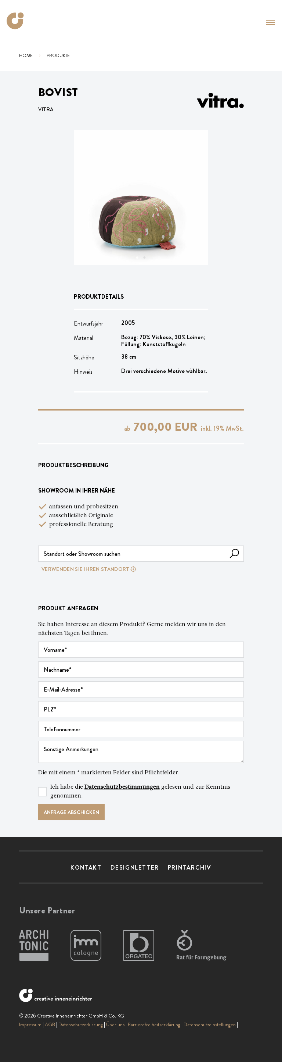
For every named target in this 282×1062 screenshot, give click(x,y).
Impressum (30, 1024)
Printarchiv (190, 867)
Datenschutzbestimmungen (122, 787)
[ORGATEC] (138, 946)
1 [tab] (137, 257)
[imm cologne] (85, 946)
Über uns (115, 1024)
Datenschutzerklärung (80, 1024)
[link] (141, 569)
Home (26, 55)
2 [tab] (144, 257)
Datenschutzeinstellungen (210, 1024)
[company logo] (18, 20)
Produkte (58, 55)
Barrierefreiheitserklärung (154, 1024)
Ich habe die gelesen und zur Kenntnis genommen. (140, 791)
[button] (270, 22)
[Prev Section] (88, 197)
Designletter (135, 867)
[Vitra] (220, 100)
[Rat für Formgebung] (202, 946)
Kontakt (85, 867)
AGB (50, 1024)
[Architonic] (33, 946)
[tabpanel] (141, 197)
